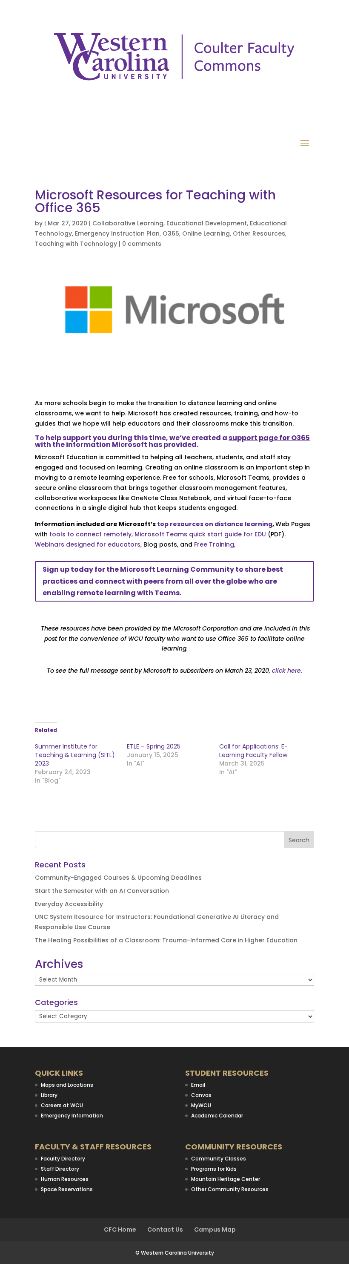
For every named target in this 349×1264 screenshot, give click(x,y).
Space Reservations (67, 1189)
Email (198, 1084)
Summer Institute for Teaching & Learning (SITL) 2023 (75, 755)
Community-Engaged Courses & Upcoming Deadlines (118, 877)
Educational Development (206, 223)
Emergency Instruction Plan (117, 233)
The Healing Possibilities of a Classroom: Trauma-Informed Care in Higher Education (166, 940)
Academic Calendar (217, 1115)
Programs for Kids (214, 1168)
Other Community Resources (230, 1189)
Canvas (201, 1095)
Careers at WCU (62, 1105)
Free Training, (215, 544)
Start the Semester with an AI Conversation (102, 891)
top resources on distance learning (214, 524)
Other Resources (259, 233)
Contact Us (165, 1229)
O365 (171, 233)
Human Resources (65, 1179)
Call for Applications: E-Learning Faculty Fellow (253, 750)
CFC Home (120, 1229)
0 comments (141, 243)
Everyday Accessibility (69, 904)
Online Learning (206, 233)
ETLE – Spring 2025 (153, 746)
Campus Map (215, 1229)
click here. (287, 670)
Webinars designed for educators (87, 544)
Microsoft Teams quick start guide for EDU (200, 534)
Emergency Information (72, 1115)
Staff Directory (60, 1168)
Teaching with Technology (76, 243)
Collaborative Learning (127, 223)
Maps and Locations (67, 1084)
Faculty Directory (63, 1158)
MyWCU (201, 1105)
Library (49, 1095)
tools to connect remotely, (91, 534)
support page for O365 (269, 438)
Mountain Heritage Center (225, 1179)
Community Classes (218, 1158)
